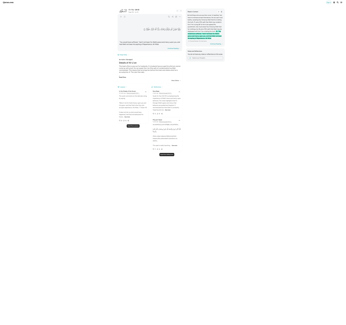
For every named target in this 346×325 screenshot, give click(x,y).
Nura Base (156, 91)
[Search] (338, 2)
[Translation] (221, 12)
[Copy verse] (168, 16)
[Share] (172, 16)
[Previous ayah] (177, 10)
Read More (122, 77)
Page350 (131, 12)
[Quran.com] (8, 2)
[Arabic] (218, 12)
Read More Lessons (133, 126)
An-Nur (131, 10)
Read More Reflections (166, 154)
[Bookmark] (124, 16)
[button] (178, 29)
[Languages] (334, 2)
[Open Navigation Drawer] (341, 2)
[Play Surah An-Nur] (121, 16)
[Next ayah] (180, 10)
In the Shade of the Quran (127, 91)
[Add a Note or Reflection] (176, 16)
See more (127, 117)
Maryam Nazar (157, 120)
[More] (179, 16)
